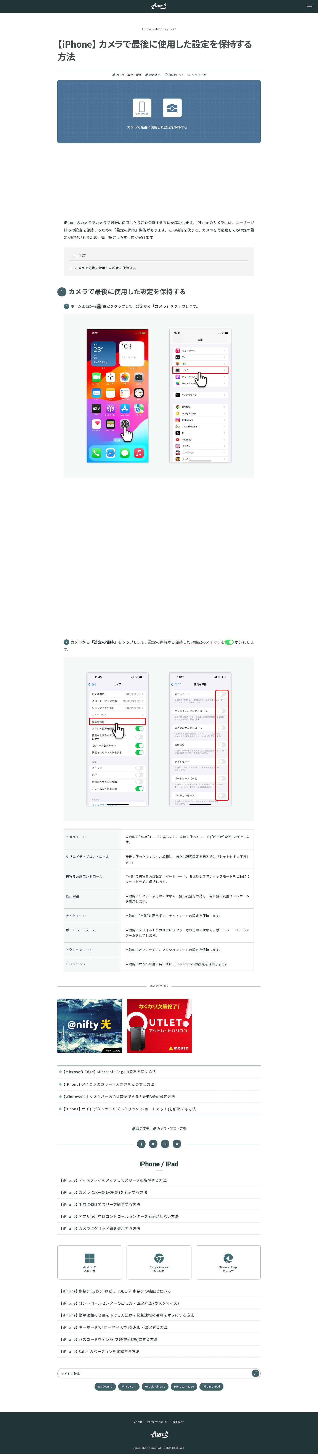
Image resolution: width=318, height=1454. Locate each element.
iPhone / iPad (211, 1386)
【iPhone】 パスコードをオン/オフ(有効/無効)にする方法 (109, 1339)
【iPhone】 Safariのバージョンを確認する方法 (100, 1351)
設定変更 (154, 75)
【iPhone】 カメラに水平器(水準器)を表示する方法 (104, 1192)
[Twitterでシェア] (153, 1144)
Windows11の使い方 (90, 1269)
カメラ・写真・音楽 (128, 75)
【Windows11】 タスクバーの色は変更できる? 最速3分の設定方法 (119, 1096)
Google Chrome (155, 1386)
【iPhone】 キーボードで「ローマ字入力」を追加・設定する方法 (114, 1327)
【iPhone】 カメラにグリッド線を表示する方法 (100, 1228)
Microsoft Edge (184, 1386)
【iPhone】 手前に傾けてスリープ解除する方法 (100, 1204)
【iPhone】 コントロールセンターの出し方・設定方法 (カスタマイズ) (120, 1303)
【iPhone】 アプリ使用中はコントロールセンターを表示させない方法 (120, 1216)
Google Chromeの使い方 (159, 1269)
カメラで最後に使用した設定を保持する (105, 267)
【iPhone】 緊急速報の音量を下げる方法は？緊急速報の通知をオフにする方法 (127, 1315)
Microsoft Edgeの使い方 (228, 1269)
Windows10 (105, 1386)
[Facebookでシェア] (141, 1144)
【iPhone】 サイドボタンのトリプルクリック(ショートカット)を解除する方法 (129, 1108)
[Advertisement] (159, 180)
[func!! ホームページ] (159, 6)
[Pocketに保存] (177, 1144)
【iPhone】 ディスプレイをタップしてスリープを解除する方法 (114, 1180)
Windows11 (129, 1386)
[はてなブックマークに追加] (165, 1144)
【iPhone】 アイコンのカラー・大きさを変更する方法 (108, 1084)
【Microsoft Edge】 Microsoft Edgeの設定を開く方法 (109, 1071)
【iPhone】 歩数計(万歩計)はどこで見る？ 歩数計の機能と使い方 (116, 1291)
